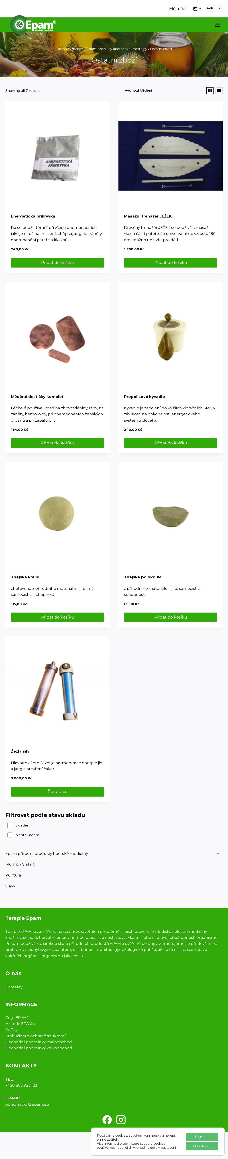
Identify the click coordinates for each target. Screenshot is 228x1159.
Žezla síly (20, 751)
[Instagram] (120, 1119)
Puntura (13, 875)
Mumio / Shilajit (20, 864)
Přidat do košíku (57, 262)
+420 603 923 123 (21, 1085)
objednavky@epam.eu (27, 1104)
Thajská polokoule (142, 577)
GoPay (11, 1029)
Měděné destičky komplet (37, 396)
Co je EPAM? (17, 1017)
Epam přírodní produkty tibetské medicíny (46, 853)
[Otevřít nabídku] (217, 24)
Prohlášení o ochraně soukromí (35, 1036)
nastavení (168, 1148)
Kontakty (13, 987)
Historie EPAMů (20, 1023)
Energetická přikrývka (33, 216)
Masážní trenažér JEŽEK (148, 216)
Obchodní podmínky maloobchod (38, 1042)
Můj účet (178, 8)
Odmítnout (202, 1146)
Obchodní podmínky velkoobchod (38, 1048)
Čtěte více (57, 791)
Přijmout (202, 1137)
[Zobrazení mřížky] (210, 90)
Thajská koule (25, 577)
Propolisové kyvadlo (144, 396)
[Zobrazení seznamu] (219, 90)
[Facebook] (107, 1119)
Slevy (10, 886)
